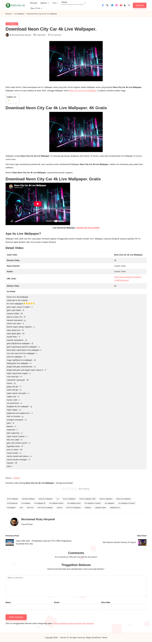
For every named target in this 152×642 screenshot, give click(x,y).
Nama (9, 602)
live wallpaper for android (93, 503)
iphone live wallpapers (124, 499)
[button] (139, 5)
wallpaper (88, 507)
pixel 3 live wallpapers (74, 507)
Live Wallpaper (19, 14)
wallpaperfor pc (115, 507)
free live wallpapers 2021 (87, 499)
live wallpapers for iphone (127, 503)
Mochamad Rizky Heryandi (38, 519)
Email (57, 602)
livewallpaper (11, 507)
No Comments (56, 35)
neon (21, 507)
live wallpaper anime (73, 503)
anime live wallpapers (46, 499)
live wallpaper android (56, 503)
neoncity (59, 507)
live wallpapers (109, 503)
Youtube (16, 478)
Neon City (30, 507)
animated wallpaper (28, 499)
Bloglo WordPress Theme (96, 638)
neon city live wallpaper (45, 507)
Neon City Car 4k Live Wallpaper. (83, 91)
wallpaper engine (100, 507)
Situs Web (105, 602)
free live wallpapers (69, 499)
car (58, 499)
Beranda (9, 14)
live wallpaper (26, 503)
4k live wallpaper (12, 499)
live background (12, 503)
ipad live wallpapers (106, 499)
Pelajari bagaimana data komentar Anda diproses (73, 623)
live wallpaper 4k (39, 503)
